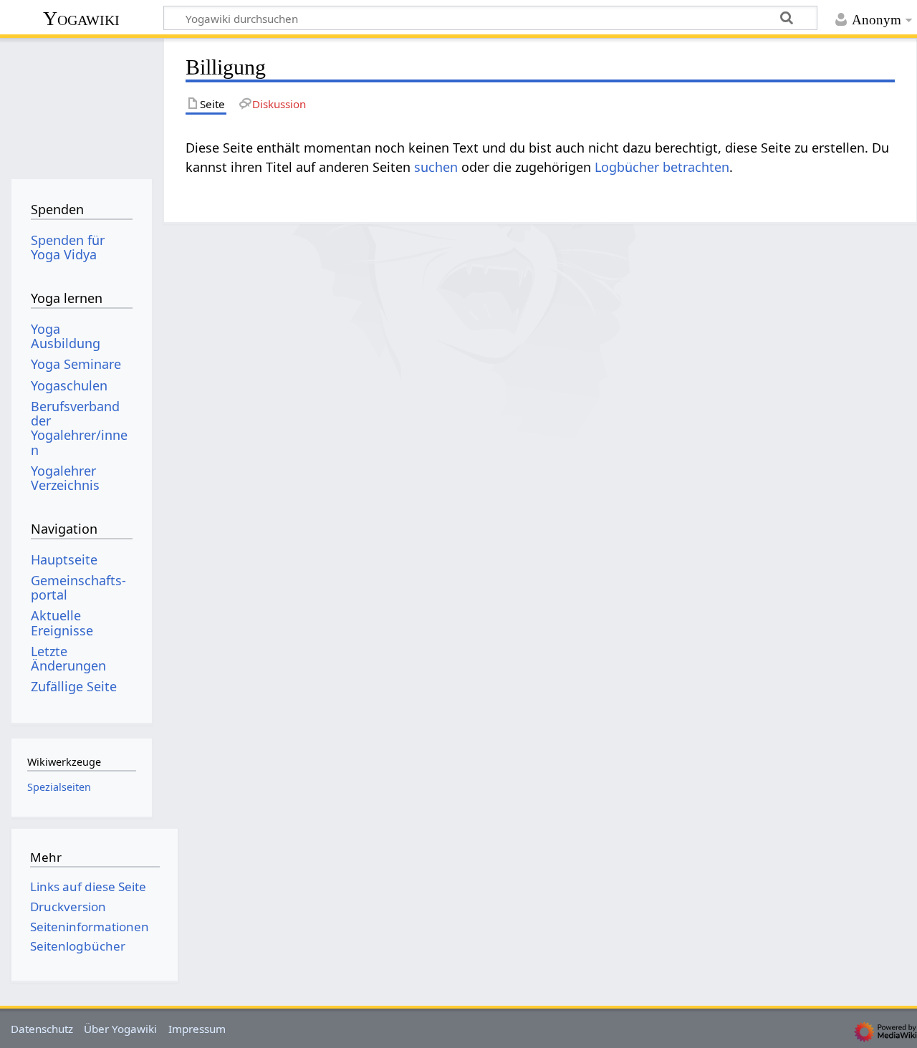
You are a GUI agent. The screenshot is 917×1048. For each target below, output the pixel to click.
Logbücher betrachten (662, 167)
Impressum (197, 1028)
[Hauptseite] (81, 105)
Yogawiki (81, 18)
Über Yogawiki (120, 1028)
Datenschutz (42, 1028)
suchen (436, 167)
